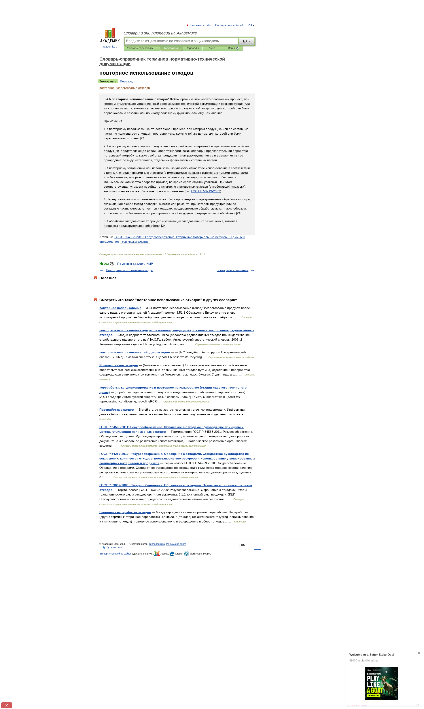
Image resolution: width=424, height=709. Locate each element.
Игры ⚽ (233, 48)
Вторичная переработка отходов (125, 512)
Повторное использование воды (129, 270)
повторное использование (120, 308)
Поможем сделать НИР (135, 263)
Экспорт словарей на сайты (115, 553)
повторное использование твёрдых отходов (134, 352)
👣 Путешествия (112, 547)
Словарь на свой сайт (229, 25)
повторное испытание (232, 270)
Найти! (246, 41)
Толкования (171, 48)
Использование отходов (118, 365)
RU (250, 25)
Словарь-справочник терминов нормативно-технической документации (142, 48)
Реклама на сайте (176, 544)
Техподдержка (157, 544)
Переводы (192, 48)
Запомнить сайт (200, 25)
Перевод (126, 81)
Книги (212, 48)
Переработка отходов (116, 409)
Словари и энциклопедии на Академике (160, 33)
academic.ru (109, 46)
